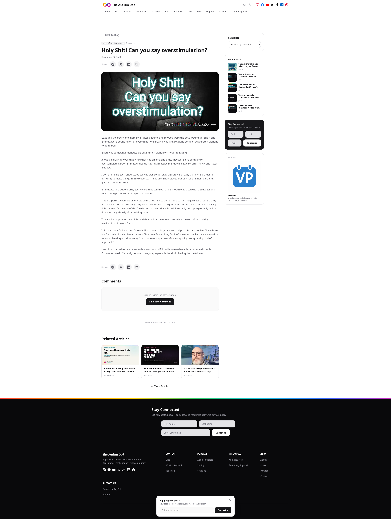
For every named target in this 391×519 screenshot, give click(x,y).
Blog (117, 11)
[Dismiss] (230, 500)
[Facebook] (262, 4)
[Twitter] (272, 4)
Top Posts (155, 11)
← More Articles (160, 386)
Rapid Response (239, 11)
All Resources (236, 459)
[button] (160, 101)
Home (107, 11)
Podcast (128, 11)
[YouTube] (267, 4)
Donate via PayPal (112, 489)
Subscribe (252, 142)
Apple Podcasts (205, 459)
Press (167, 11)
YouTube (201, 470)
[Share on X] (121, 64)
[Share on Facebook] (113, 64)
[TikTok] (277, 4)
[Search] (244, 4)
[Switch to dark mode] (250, 4)
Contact (178, 11)
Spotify (200, 465)
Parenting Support (238, 465)
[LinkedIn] (281, 4)
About (189, 11)
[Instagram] (257, 4)
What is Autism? (174, 465)
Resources (141, 11)
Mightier (210, 11)
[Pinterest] (286, 4)
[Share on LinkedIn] (129, 64)
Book (199, 11)
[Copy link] (137, 64)
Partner (223, 11)
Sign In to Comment (160, 301)
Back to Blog (112, 35)
